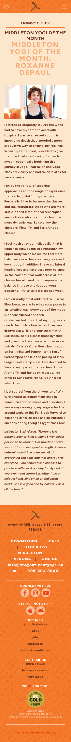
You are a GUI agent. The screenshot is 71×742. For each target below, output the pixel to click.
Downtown (24, 541)
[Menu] (64, 7)
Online (49, 559)
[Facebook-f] (25, 592)
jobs (35, 637)
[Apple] (30, 610)
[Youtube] (45, 592)
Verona (22, 559)
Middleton (30, 553)
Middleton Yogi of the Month (35, 35)
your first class (35, 624)
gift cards (35, 677)
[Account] (6, 7)
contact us (35, 644)
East (54, 541)
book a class (35, 663)
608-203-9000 (42, 570)
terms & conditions (35, 650)
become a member (35, 670)
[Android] (40, 610)
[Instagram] (35, 592)
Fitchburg (35, 547)
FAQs (35, 630)
